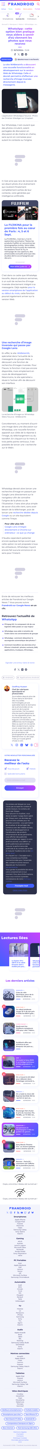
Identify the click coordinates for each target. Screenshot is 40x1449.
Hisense (20, 1309)
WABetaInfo (23, 353)
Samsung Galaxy (20, 1230)
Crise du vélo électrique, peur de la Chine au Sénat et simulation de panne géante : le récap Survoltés (24, 995)
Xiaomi (20, 1234)
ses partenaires (11, 867)
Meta (21, 24)
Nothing (20, 1341)
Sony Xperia (20, 1232)
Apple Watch (20, 1358)
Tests (10, 9)
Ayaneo (20, 1243)
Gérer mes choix (20, 890)
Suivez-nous (6, 59)
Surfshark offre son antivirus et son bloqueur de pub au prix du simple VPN (24, 1044)
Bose (20, 1335)
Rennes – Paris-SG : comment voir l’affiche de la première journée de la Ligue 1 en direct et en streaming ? (25, 1164)
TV (20, 1306)
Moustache (20, 1400)
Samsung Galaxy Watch (20, 1366)
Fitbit (20, 1360)
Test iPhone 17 (31, 1414)
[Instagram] (11, 1212)
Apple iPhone (20, 1220)
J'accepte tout (21, 886)
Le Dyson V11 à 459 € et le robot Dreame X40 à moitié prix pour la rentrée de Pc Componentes (18, 964)
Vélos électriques (20, 1391)
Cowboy (20, 1394)
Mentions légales (20, 1432)
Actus (3, 9)
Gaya (20, 1398)
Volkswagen (20, 1301)
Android (9, 677)
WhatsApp (9, 619)
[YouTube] (21, 1212)
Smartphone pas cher (12, 1414)
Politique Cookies (20, 1438)
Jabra (20, 1337)
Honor (20, 1271)
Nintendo (20, 1249)
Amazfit (20, 1356)
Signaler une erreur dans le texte (20, 663)
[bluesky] (26, 745)
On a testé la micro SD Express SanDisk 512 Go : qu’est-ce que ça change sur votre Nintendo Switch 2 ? (25, 1096)
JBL (20, 1339)
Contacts (20, 1436)
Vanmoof (20, 1406)
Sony (20, 1319)
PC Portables (20, 1260)
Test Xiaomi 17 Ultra (13, 1419)
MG (20, 1293)
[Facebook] (14, 1212)
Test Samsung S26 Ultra (27, 1428)
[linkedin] (21, 745)
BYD (20, 1287)
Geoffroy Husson (19, 687)
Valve (20, 1255)
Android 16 (30, 1419)
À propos (20, 1434)
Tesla (20, 1299)
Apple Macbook (20, 1265)
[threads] (32, 745)
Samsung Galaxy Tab (20, 1384)
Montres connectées (20, 1353)
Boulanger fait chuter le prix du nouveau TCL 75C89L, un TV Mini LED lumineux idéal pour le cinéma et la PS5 (25, 1113)
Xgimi (20, 1323)
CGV (20, 1442)
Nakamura (20, 1402)
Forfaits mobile (32, 1410)
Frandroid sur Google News (16, 605)
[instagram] (17, 745)
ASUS (20, 1241)
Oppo (20, 1228)
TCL (20, 1321)
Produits (19, 1091)
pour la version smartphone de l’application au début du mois (20, 290)
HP (20, 1273)
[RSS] (18, 1212)
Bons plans (27, 9)
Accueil (5, 24)
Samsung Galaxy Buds (20, 1343)
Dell (20, 1267)
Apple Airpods (20, 1333)
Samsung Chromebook (20, 1277)
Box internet (8, 1428)
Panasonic (20, 1313)
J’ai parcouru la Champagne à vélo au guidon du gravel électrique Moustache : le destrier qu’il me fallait (25, 1130)
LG (20, 1311)
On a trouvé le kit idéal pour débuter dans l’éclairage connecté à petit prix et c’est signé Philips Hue (25, 1079)
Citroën (20, 1289)
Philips (20, 1315)
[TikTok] (29, 1212)
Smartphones (20, 1217)
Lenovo (20, 1269)
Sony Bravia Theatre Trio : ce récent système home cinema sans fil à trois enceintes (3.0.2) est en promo (25, 1147)
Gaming (20, 1238)
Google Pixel (20, 1222)
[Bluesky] (32, 1212)
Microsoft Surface (20, 1275)
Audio (20, 1330)
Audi (20, 1285)
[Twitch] (25, 1212)
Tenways (20, 1404)
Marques (13, 24)
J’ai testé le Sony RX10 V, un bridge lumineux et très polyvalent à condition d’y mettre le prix (25, 1062)
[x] (12, 745)
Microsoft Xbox (20, 1247)
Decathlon (20, 1396)
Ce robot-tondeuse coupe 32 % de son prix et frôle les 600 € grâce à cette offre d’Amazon (25, 1011)
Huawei (20, 1224)
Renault (20, 1297)
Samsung (20, 1317)
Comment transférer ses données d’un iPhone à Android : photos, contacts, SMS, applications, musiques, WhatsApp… (21, 647)
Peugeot (20, 1295)
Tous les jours (13, 769)
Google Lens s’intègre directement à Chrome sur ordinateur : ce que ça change (20, 530)
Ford (20, 1291)
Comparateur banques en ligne (20, 1423)
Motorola (20, 1226)
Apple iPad (20, 1376)
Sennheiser (20, 1345)
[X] (7, 1212)
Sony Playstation (20, 1253)
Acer (20, 1263)
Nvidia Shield (20, 1251)
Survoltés (19, 990)
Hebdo (32, 769)
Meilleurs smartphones (11, 1410)
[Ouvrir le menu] (3, 4)
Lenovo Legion (20, 1245)
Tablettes (20, 1373)
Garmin (20, 1362)
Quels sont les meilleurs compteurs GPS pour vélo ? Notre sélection (25, 1028)
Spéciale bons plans (16, 774)
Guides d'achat (21, 1024)
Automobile (20, 1282)
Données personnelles (20, 1440)
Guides (18, 9)
